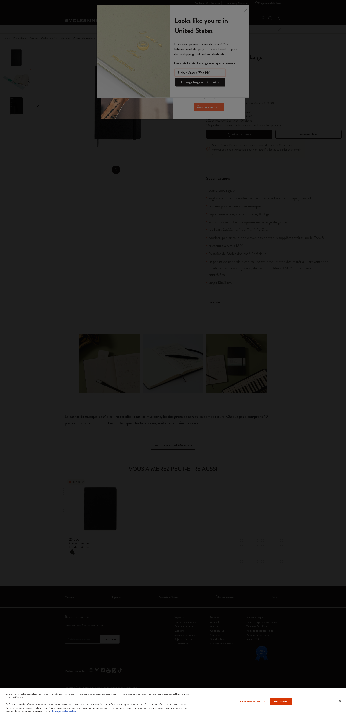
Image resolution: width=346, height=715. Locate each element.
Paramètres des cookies (252, 701)
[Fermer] (340, 701)
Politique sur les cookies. (64, 711)
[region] (173, 701)
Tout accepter (281, 701)
